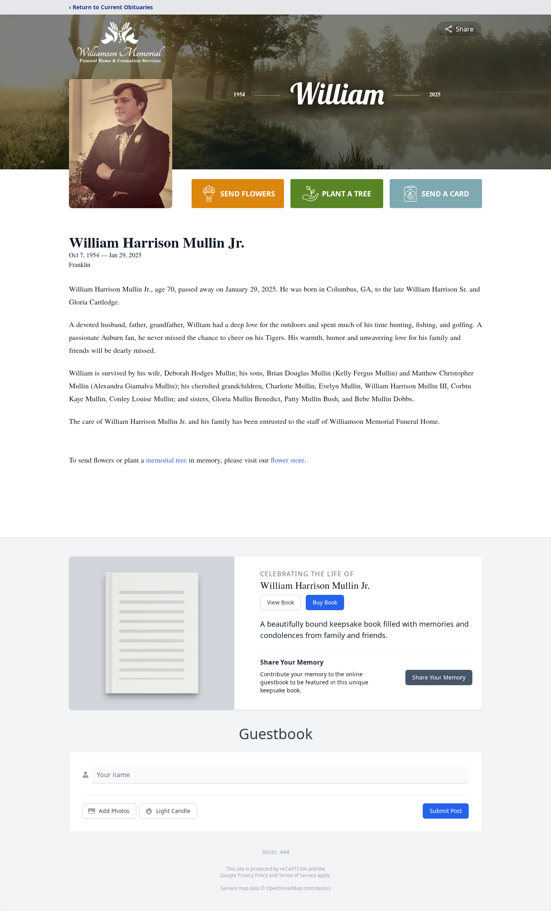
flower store (288, 460)
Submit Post (446, 811)
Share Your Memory (438, 677)
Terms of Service (297, 875)
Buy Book (325, 602)
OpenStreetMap (284, 888)
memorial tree (166, 460)
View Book (280, 602)
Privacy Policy (253, 875)
